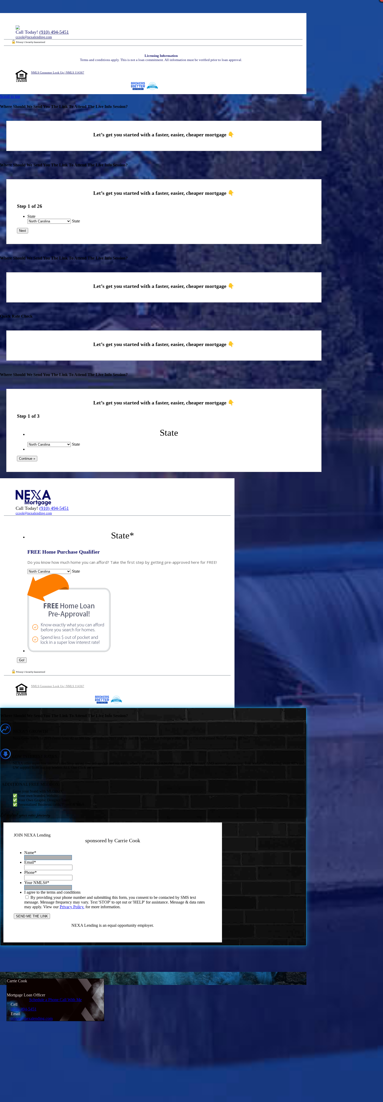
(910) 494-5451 (54, 32)
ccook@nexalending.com (34, 37)
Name (30, 852)
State (31, 216)
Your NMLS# (36, 882)
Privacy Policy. (72, 907)
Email (30, 862)
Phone (30, 872)
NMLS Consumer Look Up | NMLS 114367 (57, 72)
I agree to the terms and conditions (52, 892)
